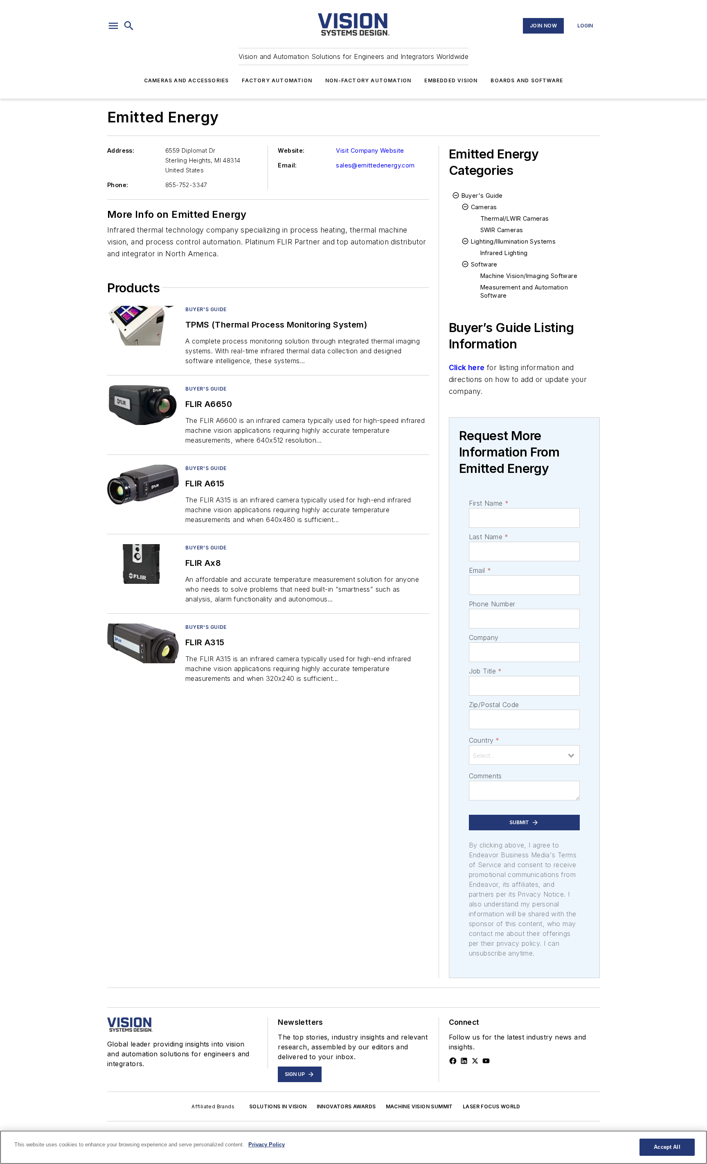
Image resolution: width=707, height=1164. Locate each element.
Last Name (489, 537)
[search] (129, 26)
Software (484, 264)
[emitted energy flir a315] (143, 643)
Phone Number (492, 604)
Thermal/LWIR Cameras (514, 218)
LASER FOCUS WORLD (491, 1106)
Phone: (117, 184)
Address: (120, 150)
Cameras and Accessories (186, 80)
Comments (485, 776)
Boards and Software (527, 80)
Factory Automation (277, 80)
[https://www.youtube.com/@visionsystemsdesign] (486, 1061)
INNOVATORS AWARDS (346, 1106)
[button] (113, 26)
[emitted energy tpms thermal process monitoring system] (143, 326)
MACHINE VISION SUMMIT (419, 1106)
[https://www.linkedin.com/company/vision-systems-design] (464, 1061)
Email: (287, 165)
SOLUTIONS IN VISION (278, 1106)
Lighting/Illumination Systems (513, 241)
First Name (489, 503)
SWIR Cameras (501, 229)
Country (484, 740)
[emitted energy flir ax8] (143, 564)
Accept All (667, 1147)
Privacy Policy (266, 1144)
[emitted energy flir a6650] (143, 405)
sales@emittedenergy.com (375, 165)
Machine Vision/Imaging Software (528, 275)
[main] (353, 1147)
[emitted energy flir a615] (143, 484)
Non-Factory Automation (368, 80)
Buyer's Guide (206, 309)
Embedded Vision (450, 80)
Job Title (485, 671)
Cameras (484, 206)
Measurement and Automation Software (524, 291)
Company (484, 637)
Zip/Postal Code (494, 705)
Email (480, 570)
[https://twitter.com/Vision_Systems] (475, 1061)
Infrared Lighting (504, 252)
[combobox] (524, 755)
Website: (291, 150)
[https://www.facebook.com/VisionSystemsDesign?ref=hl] (453, 1061)
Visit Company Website (370, 150)
